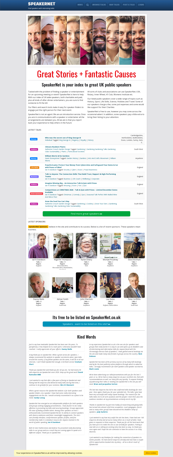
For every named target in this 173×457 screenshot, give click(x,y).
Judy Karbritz (102, 412)
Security (67, 170)
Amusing (67, 185)
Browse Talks (99, 5)
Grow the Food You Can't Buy (57, 201)
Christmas (67, 194)
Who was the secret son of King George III (63, 138)
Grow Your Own (101, 204)
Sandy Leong (39, 398)
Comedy (76, 194)
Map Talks (114, 5)
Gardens (83, 158)
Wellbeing (86, 179)
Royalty (83, 140)
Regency (75, 140)
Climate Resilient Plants (55, 147)
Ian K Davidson (51, 170)
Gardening (81, 149)
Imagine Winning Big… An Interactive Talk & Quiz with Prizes (71, 183)
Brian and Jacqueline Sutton (105, 384)
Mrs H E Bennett (67, 385)
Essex (80, 170)
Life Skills (34, 168)
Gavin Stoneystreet (52, 158)
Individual (49, 140)
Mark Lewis (94, 369)
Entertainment (36, 194)
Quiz (84, 185)
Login (141, 5)
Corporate (95, 179)
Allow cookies (151, 453)
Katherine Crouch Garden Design (57, 149)
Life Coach (76, 179)
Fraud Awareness (90, 170)
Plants (63, 151)
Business (34, 177)
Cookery (90, 204)
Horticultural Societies (76, 151)
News (80, 5)
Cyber (74, 170)
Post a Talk (129, 5)
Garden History (72, 158)
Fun (79, 185)
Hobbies (34, 149)
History (33, 139)
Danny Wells (67, 349)
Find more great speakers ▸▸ (86, 213)
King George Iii (64, 140)
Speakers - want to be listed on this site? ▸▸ (86, 324)
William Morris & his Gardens (57, 156)
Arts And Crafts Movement (98, 158)
